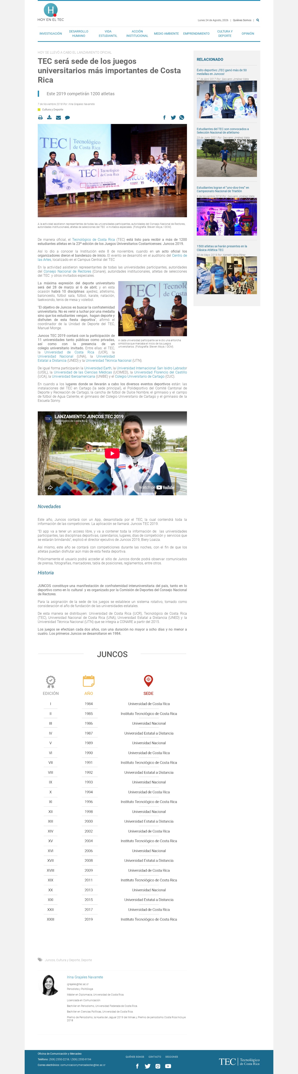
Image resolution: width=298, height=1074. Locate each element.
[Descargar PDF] (50, 117)
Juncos (50, 960)
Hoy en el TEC (51, 11)
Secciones (171, 1056)
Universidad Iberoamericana (73, 376)
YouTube (167, 1066)
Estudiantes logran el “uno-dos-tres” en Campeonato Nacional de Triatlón (223, 189)
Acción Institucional (137, 33)
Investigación (50, 33)
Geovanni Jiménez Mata (235, 79)
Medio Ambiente (166, 33)
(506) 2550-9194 (81, 1059)
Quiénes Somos (242, 20)
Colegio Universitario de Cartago (139, 376)
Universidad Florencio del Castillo (160, 372)
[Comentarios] (68, 117)
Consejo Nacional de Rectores (67, 271)
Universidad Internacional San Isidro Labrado (151, 368)
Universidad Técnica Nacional (109, 360)
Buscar (258, 34)
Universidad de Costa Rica (69, 352)
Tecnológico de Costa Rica (94, 240)
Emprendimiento (196, 33)
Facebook (136, 1066)
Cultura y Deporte (225, 33)
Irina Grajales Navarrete (82, 104)
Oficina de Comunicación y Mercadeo (60, 1053)
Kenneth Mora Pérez (234, 254)
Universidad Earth (97, 368)
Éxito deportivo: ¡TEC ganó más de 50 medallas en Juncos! (222, 72)
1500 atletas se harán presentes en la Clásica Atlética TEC (222, 248)
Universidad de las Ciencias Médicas (83, 372)
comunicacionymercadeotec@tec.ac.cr (82, 1065)
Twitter (146, 1066)
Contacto (155, 1056)
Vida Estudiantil (108, 33)
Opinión (248, 33)
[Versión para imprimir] (41, 117)
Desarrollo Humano (78, 33)
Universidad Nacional (57, 356)
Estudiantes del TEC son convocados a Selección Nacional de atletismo (223, 130)
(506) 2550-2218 (59, 1059)
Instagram (157, 1066)
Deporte (86, 960)
